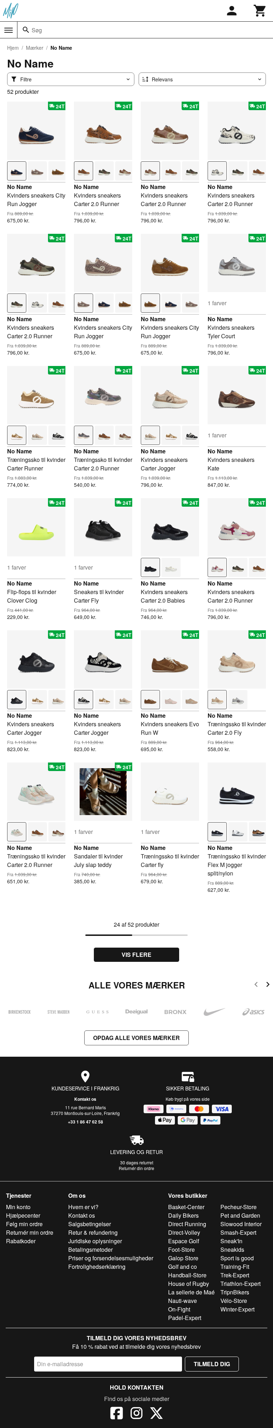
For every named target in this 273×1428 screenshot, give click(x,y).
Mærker (34, 47)
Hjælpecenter (23, 1215)
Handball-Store (187, 1275)
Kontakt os (85, 1099)
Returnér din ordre (136, 1168)
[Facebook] (116, 1414)
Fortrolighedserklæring (96, 1266)
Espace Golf (183, 1241)
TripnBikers (234, 1292)
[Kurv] (260, 11)
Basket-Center (186, 1207)
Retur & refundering (93, 1232)
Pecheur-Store (238, 1207)
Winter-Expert (237, 1309)
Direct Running (187, 1224)
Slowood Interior (241, 1224)
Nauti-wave (182, 1301)
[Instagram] (136, 1414)
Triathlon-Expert (240, 1283)
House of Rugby (188, 1283)
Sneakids (232, 1249)
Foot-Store (181, 1249)
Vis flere (136, 954)
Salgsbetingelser (89, 1224)
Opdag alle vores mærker (136, 1038)
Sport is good (237, 1258)
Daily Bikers (183, 1215)
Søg (37, 30)
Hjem (13, 47)
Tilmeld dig (212, 1364)
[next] (268, 985)
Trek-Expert (234, 1275)
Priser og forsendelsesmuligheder (110, 1258)
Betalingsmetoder (90, 1249)
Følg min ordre (24, 1224)
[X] (156, 1414)
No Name (19, 187)
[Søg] (26, 30)
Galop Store (183, 1258)
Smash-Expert (238, 1232)
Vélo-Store (233, 1301)
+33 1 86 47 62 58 (85, 1122)
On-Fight (179, 1309)
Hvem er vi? (83, 1207)
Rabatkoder (21, 1241)
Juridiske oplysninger (95, 1241)
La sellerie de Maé (191, 1292)
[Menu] (8, 30)
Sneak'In (231, 1241)
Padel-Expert (184, 1318)
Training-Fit (234, 1266)
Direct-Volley (184, 1232)
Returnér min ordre (29, 1232)
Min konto (18, 1207)
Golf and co (182, 1266)
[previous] (256, 985)
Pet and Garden (240, 1215)
